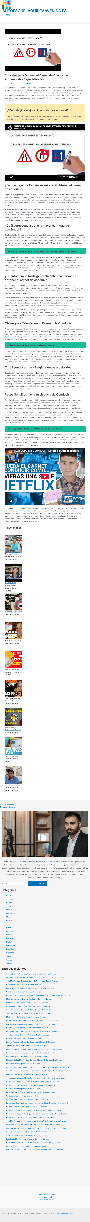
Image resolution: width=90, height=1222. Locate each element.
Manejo (9, 917)
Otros (8, 924)
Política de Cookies (47, 1200)
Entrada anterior (7, 804)
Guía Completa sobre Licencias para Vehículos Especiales (28, 1006)
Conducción (10, 899)
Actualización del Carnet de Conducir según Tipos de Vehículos (30, 988)
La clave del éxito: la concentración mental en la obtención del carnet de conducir (37, 1103)
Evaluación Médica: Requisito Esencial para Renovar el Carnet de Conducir (34, 1150)
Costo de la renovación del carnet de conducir (23, 1038)
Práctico (9, 935)
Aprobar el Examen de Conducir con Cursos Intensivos (26, 1046)
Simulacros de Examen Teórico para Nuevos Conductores (28, 1013)
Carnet (8, 895)
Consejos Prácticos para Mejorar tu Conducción (24, 1089)
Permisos (9, 928)
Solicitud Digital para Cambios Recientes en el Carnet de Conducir (31, 1024)
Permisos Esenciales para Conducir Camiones (23, 992)
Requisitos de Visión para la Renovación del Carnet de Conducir (30, 1053)
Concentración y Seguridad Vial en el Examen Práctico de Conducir (31, 974)
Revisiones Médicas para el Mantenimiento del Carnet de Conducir (31, 1092)
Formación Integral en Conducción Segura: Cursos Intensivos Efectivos (33, 1125)
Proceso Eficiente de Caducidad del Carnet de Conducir (27, 1146)
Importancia (10, 913)
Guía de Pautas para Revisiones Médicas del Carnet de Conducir (30, 1085)
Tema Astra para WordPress (62, 1213)
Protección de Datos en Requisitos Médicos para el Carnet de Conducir (33, 1031)
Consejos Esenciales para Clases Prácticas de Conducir (27, 1028)
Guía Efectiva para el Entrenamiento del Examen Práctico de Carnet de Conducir (36, 1121)
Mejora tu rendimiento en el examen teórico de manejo (26, 1017)
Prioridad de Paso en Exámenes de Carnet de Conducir (27, 1003)
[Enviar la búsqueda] (31, 883)
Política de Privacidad (47, 1194)
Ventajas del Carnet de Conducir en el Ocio (22, 1096)
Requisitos (10, 949)
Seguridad (10, 953)
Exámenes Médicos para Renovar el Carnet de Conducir (27, 1056)
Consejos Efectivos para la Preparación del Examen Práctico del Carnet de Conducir (38, 995)
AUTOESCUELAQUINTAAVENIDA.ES (34, 11)
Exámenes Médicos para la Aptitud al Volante (23, 1064)
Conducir (9, 902)
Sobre (8, 956)
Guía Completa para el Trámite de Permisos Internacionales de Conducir (33, 1143)
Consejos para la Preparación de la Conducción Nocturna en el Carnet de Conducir (37, 1067)
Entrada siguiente (7, 807)
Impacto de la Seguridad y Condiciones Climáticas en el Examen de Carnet (34, 1049)
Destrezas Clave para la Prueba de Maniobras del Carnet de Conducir (32, 1082)
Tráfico (9, 963)
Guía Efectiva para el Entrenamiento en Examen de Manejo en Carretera (33, 1110)
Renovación (10, 946)
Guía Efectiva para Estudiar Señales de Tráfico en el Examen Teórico (32, 981)
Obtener (9, 83)
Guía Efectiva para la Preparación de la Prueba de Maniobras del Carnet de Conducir (38, 1071)
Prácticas (9, 931)
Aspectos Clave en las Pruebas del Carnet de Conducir (27, 1135)
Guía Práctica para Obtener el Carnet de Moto (23, 985)
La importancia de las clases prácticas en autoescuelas (27, 1099)
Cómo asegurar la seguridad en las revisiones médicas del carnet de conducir (35, 1078)
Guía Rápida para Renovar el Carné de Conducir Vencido (27, 1035)
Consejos (9, 906)
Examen (9, 910)
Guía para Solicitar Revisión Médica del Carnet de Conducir (28, 1010)
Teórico (9, 960)
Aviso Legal (47, 1197)
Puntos (9, 942)
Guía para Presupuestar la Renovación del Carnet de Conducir (29, 1132)
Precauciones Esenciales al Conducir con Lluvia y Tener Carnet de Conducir (35, 977)
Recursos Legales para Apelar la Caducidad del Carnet (26, 1074)
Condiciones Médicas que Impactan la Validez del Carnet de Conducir (32, 1021)
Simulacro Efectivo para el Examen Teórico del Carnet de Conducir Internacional (36, 1128)
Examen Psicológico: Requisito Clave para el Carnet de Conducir (30, 1042)
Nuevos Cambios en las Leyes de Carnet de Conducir (26, 1107)
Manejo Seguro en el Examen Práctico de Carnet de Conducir (29, 999)
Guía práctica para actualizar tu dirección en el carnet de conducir (31, 1117)
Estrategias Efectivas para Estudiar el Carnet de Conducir (28, 1139)
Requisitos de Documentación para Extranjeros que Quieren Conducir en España (36, 1114)
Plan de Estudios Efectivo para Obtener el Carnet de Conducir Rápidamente (34, 1060)
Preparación (10, 938)
